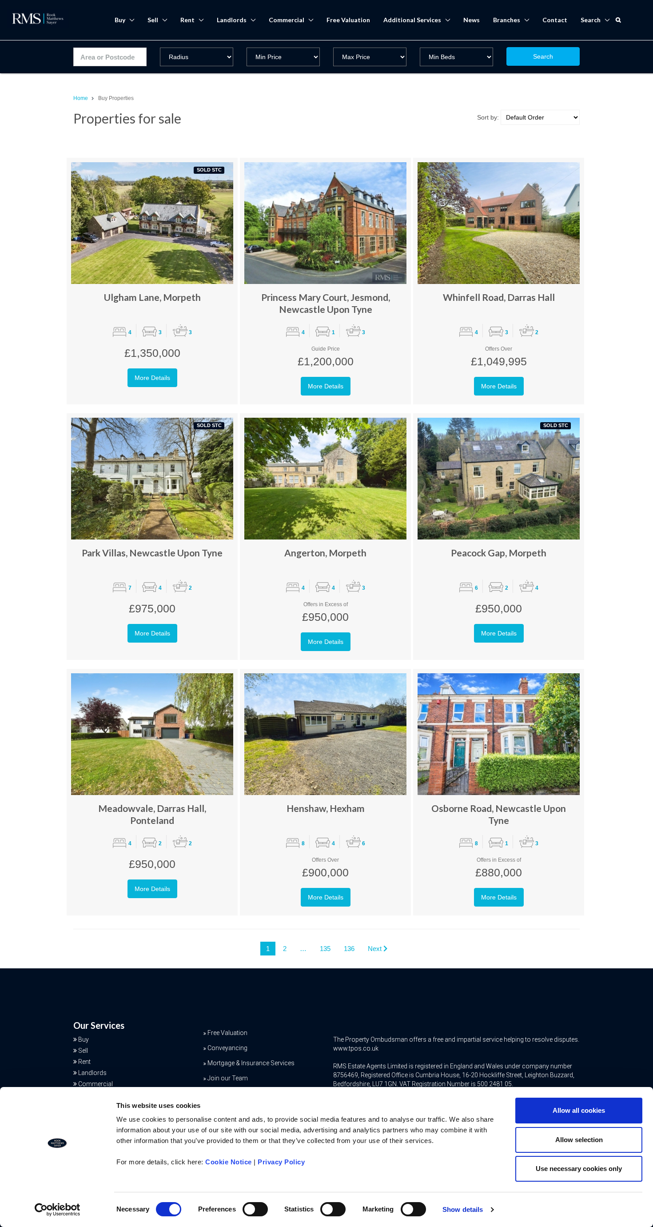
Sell (152, 20)
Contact (554, 20)
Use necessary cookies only (579, 1168)
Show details (462, 1209)
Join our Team (227, 1078)
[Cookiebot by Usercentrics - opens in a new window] (57, 1209)
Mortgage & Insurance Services (251, 1063)
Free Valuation (348, 20)
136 (349, 948)
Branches (506, 20)
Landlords (232, 20)
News (471, 20)
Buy (120, 20)
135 (325, 948)
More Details (152, 377)
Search (543, 56)
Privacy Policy (281, 1162)
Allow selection (579, 1139)
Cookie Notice (228, 1162)
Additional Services (412, 20)
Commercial (286, 20)
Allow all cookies (579, 1110)
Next (375, 948)
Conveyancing (227, 1047)
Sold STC (209, 169)
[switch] (255, 1209)
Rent (187, 20)
